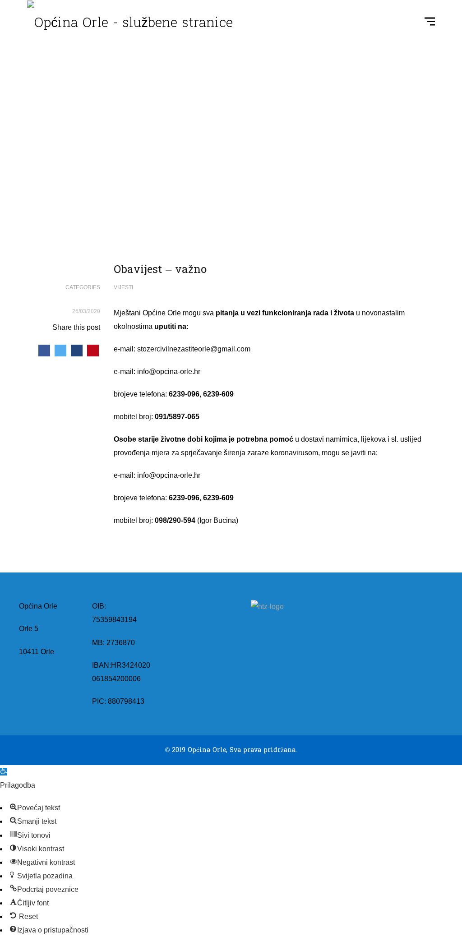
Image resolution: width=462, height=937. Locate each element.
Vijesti (123, 287)
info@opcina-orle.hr (168, 371)
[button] (3, 771)
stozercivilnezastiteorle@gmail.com (193, 349)
